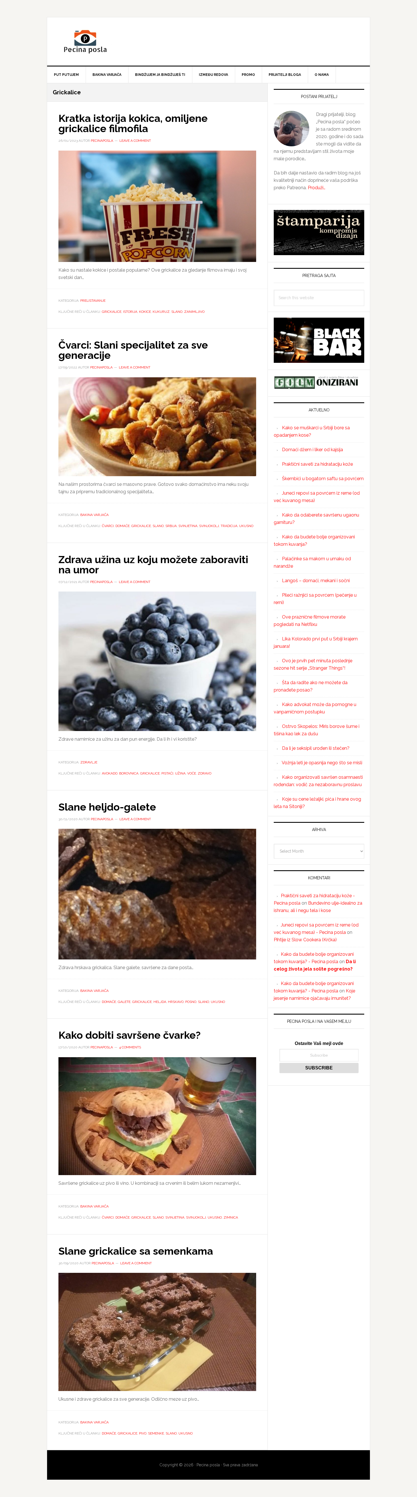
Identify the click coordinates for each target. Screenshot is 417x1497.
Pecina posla (208, 41)
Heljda (159, 1002)
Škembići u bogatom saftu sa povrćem (323, 478)
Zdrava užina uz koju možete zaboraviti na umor (153, 564)
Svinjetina (187, 526)
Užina (180, 773)
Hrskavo (176, 1002)
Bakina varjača (94, 515)
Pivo (142, 1433)
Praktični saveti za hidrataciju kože (317, 464)
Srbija (171, 526)
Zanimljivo (194, 312)
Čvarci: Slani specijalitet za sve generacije (133, 350)
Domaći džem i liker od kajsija (312, 449)
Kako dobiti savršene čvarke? (129, 1035)
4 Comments (130, 1047)
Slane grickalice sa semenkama (135, 1251)
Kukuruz (161, 312)
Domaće (122, 526)
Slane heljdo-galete (107, 807)
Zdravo (204, 773)
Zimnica (231, 1217)
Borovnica (128, 773)
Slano (176, 312)
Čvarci (108, 526)
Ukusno (246, 526)
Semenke (156, 1433)
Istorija (130, 312)
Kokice (145, 312)
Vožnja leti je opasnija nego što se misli (322, 762)
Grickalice (111, 312)
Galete (124, 1002)
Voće (191, 773)
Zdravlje (88, 762)
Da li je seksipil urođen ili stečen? (315, 748)
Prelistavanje (93, 301)
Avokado (109, 773)
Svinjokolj (209, 526)
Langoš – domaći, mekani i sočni (316, 580)
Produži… (316, 187)
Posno (190, 1002)
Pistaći (167, 773)
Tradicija (229, 526)
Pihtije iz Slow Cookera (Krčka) (305, 939)
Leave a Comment (135, 141)
